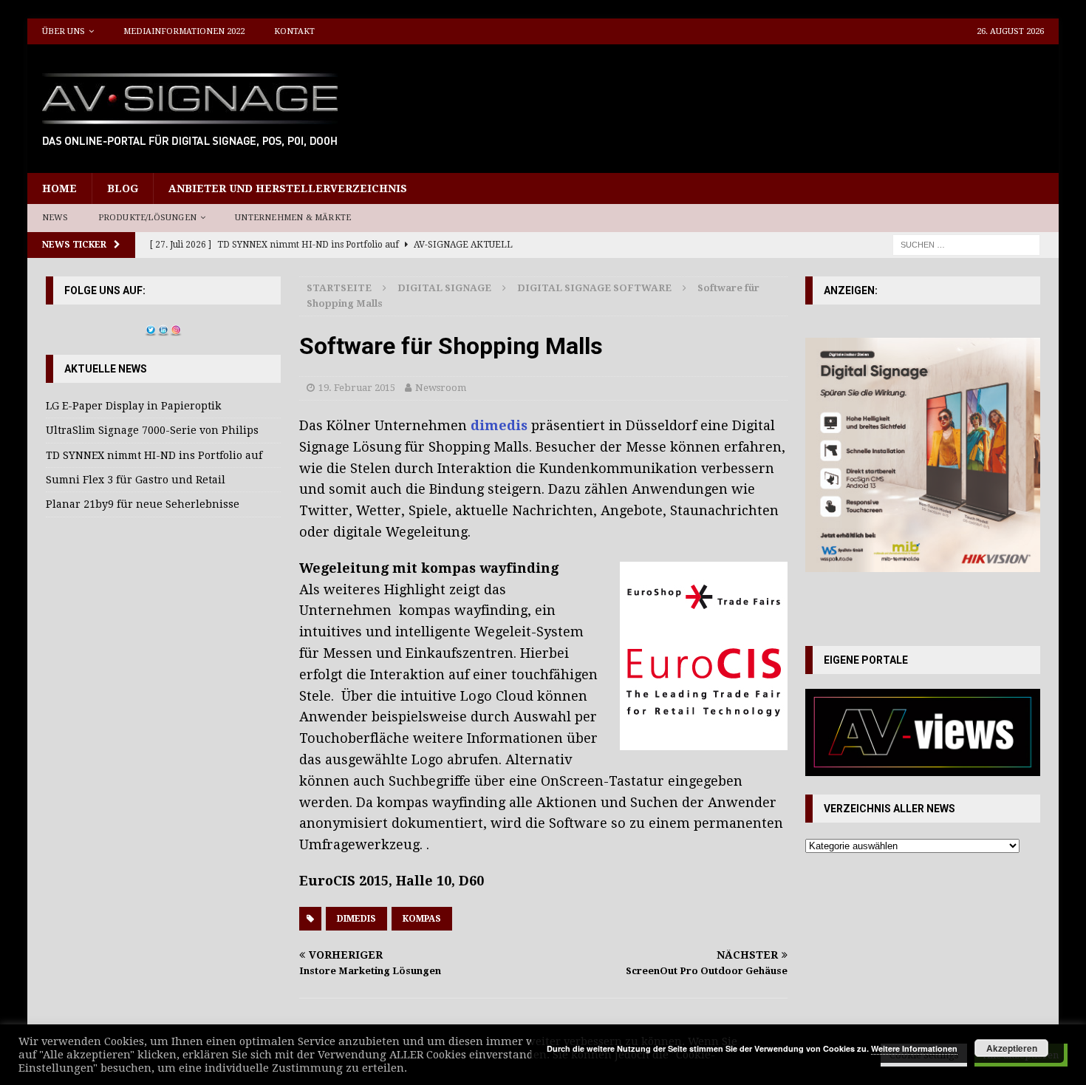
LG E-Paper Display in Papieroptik (133, 406)
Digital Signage (444, 287)
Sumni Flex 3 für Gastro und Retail (135, 480)
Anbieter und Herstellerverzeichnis (287, 188)
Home (59, 188)
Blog (122, 188)
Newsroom (440, 387)
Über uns (63, 31)
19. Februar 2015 (356, 387)
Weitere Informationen (914, 1048)
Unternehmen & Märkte (293, 217)
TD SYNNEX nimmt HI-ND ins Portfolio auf (154, 455)
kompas (422, 919)
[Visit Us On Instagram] (175, 327)
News (55, 217)
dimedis (499, 425)
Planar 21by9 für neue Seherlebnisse (142, 504)
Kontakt (294, 31)
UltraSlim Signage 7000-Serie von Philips (152, 430)
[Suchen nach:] (966, 244)
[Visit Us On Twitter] (150, 327)
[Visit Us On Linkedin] (163, 327)
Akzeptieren (1011, 1048)
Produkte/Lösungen (147, 217)
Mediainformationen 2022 (184, 31)
